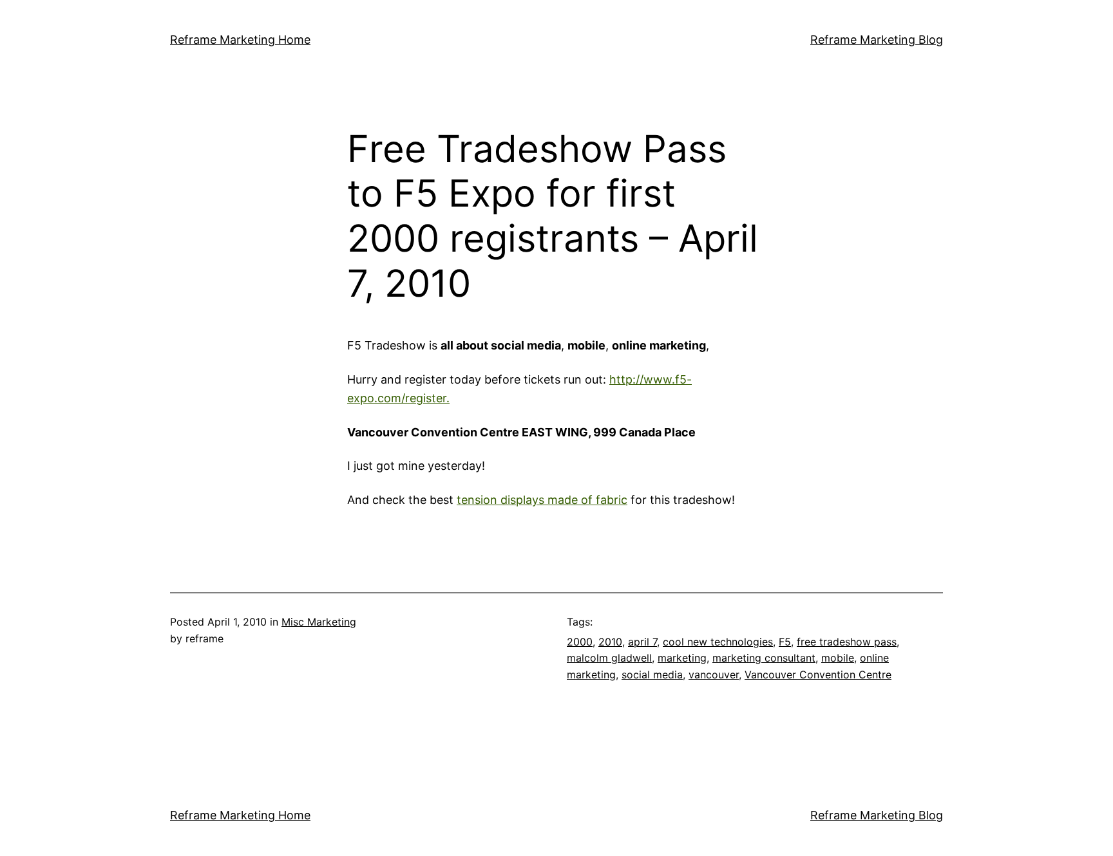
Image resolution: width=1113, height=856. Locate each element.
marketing (682, 657)
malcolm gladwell (609, 657)
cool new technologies (718, 641)
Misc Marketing (318, 621)
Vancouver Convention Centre (818, 674)
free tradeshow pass (847, 641)
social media (652, 674)
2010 (610, 641)
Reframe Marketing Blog (876, 39)
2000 (580, 641)
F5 (785, 641)
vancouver (714, 674)
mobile (837, 657)
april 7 (642, 641)
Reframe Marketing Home (240, 39)
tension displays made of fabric (542, 500)
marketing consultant (763, 657)
